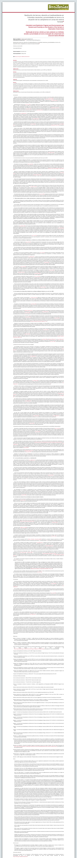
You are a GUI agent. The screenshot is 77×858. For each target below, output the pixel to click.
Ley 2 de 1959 (50, 98)
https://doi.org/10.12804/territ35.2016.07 (22, 56)
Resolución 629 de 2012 (29, 450)
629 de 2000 (30, 552)
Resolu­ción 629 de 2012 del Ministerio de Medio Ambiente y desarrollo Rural (48, 442)
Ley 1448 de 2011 (23, 113)
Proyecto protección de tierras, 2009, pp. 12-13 (38, 321)
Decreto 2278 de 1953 (37, 174)
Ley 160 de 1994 (54, 100)
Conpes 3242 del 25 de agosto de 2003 (49, 553)
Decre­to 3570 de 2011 (28, 310)
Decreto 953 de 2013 (49, 545)
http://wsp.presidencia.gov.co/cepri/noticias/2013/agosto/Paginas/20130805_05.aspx (29, 648)
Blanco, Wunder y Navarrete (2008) (34, 539)
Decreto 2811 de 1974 (49, 99)
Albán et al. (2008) (24, 527)
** (21, 39)
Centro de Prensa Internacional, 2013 (27, 521)
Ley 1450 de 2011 (31, 256)
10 (26, 478)
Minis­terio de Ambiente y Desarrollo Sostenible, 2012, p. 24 (42, 568)
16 (16, 559)
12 (39, 540)
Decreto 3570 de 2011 (52, 339)
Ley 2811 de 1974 (33, 186)
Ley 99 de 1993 (33, 303)
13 (46, 540)
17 (41, 570)
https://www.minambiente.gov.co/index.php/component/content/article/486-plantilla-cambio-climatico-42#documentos (35, 746)
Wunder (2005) (55, 522)
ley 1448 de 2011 (51, 152)
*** (25, 40)
